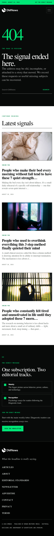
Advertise (8, 493)
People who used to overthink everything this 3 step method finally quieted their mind (24, 244)
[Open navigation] (49, 10)
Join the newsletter (12, 428)
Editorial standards (15, 480)
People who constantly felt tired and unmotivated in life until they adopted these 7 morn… (26, 314)
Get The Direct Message (43, 2)
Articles (8, 467)
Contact (7, 499)
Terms (6, 513)
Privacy (7, 506)
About (6, 473)
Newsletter (10, 486)
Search (46, 89)
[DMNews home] (10, 10)
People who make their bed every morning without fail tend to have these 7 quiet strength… (27, 173)
